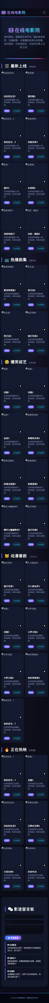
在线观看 (16, 111)
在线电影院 (16, 12)
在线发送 (14, 938)
